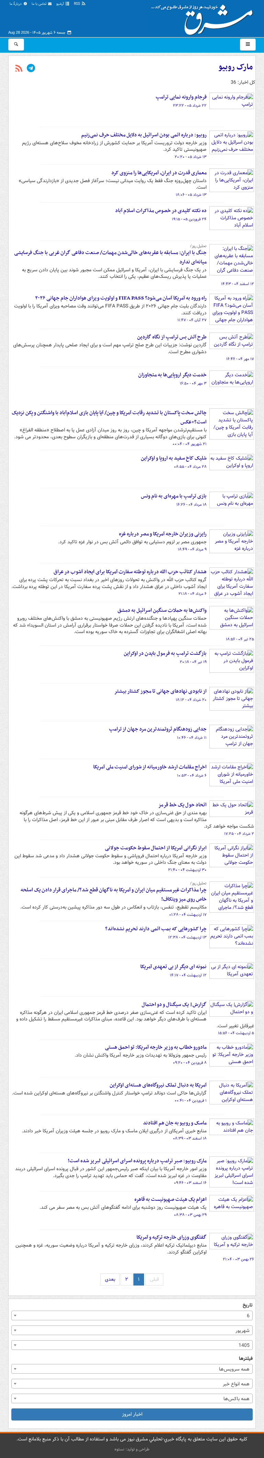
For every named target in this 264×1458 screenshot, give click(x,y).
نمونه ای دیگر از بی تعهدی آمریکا (173, 966)
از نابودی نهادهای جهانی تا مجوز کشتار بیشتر (160, 691)
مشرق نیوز (204, 17)
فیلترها (246, 1358)
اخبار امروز (132, 1414)
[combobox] (132, 1315)
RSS (77, 4)
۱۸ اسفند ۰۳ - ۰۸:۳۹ (190, 1138)
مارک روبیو (235, 67)
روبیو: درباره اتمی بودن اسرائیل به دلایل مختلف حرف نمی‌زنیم (144, 134)
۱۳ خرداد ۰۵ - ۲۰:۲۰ (191, 157)
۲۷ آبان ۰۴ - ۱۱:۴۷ (192, 320)
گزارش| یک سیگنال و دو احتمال (174, 1004)
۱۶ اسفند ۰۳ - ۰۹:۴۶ (190, 1183)
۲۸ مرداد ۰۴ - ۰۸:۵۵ (190, 467)
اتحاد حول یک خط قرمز (182, 804)
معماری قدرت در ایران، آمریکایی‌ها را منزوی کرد (159, 172)
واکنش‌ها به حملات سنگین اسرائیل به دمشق (162, 610)
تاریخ (248, 1305)
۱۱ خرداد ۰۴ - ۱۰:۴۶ (192, 738)
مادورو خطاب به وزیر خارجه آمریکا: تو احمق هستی (156, 1047)
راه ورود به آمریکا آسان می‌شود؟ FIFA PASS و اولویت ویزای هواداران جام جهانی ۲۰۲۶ (121, 298)
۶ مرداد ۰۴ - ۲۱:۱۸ (192, 594)
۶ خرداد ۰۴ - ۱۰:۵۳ (192, 776)
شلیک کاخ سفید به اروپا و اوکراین (174, 458)
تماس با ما (39, 4)
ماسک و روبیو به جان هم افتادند (175, 1123)
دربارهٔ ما (16, 4)
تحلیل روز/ (198, 246)
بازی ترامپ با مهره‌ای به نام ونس (174, 496)
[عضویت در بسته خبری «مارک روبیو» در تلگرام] (31, 69)
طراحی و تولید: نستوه (132, 1449)
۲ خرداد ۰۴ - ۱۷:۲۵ (239, 834)
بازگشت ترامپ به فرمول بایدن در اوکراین (165, 653)
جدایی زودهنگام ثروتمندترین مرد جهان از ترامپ (158, 729)
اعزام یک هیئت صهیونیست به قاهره (170, 1199)
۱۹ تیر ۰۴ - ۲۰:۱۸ (193, 662)
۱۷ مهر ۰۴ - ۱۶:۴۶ (240, 359)
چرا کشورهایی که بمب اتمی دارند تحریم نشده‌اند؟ (156, 928)
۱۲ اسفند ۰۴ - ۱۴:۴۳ (237, 284)
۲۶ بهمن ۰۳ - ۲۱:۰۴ (238, 1259)
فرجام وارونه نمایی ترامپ (181, 97)
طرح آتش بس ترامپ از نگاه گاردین (172, 337)
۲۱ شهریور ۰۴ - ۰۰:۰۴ (190, 444)
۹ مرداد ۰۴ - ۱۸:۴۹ (192, 549)
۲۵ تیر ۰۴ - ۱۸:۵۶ (240, 639)
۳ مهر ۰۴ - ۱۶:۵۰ (193, 383)
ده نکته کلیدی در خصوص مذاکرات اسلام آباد (161, 210)
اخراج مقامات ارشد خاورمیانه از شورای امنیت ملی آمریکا (150, 767)
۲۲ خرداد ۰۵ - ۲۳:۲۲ (190, 106)
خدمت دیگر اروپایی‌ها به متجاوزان (172, 374)
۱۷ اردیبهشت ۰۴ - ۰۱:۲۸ (188, 915)
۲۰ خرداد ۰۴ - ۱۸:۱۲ (191, 700)
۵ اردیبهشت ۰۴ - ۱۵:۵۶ (236, 1033)
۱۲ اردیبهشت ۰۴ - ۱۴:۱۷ (188, 975)
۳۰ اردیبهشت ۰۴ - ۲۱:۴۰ (187, 870)
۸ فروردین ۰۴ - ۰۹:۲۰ (190, 1063)
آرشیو (60, 4)
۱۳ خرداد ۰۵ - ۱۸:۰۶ (191, 195)
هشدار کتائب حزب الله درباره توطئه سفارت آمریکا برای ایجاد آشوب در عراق (130, 571)
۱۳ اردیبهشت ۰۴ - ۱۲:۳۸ (187, 937)
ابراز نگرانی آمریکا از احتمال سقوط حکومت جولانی (156, 847)
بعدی (110, 1279)
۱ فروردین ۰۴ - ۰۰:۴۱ (191, 1101)
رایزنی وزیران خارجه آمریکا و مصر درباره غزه (163, 533)
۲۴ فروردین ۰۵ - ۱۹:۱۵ (189, 219)
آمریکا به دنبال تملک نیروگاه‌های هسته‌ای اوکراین (158, 1085)
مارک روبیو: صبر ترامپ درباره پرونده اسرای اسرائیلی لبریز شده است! (137, 1160)
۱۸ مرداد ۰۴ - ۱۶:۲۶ (191, 505)
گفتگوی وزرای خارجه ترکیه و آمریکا (171, 1237)
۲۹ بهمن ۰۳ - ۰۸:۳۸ (190, 1215)
